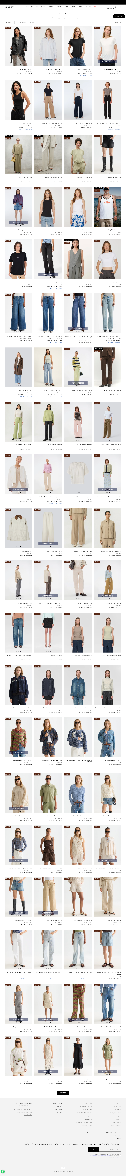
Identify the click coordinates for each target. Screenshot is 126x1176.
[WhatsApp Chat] (3, 1171)
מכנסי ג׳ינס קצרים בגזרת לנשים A (23, 920)
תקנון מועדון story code (114, 1116)
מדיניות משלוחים (87, 1109)
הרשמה (94, 1149)
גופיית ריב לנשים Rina (26, 123)
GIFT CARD (88, 1129)
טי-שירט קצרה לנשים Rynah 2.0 (112, 69)
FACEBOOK (58, 1109)
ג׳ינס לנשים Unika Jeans (84, 603)
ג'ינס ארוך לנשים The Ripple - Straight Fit (49, 972)
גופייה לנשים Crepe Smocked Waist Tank (50, 868)
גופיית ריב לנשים (87, 230)
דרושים (119, 1138)
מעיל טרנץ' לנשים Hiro (25, 390)
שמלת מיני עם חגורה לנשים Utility (111, 1079)
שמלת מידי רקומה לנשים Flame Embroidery (50, 1079)
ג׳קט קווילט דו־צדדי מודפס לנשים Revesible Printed (79, 761)
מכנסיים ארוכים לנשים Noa (114, 920)
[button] (95, 7)
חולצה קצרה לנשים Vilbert (84, 497)
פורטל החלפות (87, 1116)
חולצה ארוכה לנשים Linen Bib (23, 816)
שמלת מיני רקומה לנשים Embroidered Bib (20, 1079)
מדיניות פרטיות (116, 1129)
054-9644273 (28, 1114)
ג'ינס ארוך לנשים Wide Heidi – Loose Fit (50, 282)
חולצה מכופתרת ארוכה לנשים (54, 69)
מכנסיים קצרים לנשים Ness (84, 177)
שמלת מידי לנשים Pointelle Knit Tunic (50, 1026)
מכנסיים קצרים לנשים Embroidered (82, 920)
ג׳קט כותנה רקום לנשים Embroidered (52, 760)
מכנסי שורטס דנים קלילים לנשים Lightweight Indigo (108, 973)
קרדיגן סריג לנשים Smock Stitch (112, 816)
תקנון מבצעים (117, 1122)
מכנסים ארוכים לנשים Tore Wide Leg (111, 444)
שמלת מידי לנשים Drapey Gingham (22, 1026)
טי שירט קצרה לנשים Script (24, 282)
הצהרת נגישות (117, 1135)
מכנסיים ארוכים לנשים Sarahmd (83, 551)
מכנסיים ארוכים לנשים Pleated (112, 390)
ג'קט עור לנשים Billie (25, 69)
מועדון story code (115, 1112)
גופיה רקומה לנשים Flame (85, 868)
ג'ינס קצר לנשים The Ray (114, 177)
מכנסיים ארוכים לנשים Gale (54, 551)
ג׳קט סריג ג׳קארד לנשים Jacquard (22, 760)
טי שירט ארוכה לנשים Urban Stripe (82, 390)
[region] (63, 2)
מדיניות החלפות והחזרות (84, 1112)
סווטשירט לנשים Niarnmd (55, 444)
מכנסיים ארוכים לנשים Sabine (53, 177)
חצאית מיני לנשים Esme (55, 655)
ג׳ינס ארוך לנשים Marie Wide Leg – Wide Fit (19, 336)
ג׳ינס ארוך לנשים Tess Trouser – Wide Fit (109, 336)
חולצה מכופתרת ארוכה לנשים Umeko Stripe (109, 497)
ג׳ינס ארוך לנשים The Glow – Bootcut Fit (80, 972)
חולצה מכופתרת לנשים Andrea (83, 708)
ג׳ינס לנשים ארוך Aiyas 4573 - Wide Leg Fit (19, 655)
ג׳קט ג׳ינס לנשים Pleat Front (113, 760)
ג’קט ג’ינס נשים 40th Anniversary (22, 708)
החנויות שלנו (117, 1109)
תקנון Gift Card (116, 1125)
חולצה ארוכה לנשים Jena (25, 177)
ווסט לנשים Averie (86, 282)
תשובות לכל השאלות (86, 1106)
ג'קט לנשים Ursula (27, 551)
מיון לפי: (31, 22)
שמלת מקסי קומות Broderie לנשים (82, 1079)
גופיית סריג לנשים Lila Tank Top (112, 655)
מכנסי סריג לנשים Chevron (84, 1026)
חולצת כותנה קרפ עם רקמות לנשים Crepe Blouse (108, 868)
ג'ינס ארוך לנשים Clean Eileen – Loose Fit (108, 123)
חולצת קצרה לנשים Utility (54, 816)
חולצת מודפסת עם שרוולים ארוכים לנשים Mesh (19, 868)
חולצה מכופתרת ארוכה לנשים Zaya (52, 708)
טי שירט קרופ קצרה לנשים (114, 282)
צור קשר (89, 1132)
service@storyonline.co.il (23, 1109)
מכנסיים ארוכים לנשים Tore (84, 444)
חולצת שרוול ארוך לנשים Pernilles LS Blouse (108, 708)
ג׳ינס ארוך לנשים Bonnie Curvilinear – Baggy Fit (78, 337)
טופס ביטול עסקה (87, 1125)
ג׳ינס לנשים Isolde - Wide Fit (53, 390)
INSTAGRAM (58, 1106)
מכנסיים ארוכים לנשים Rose (84, 123)
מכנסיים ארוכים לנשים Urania (113, 603)
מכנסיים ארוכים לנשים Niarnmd (23, 444)
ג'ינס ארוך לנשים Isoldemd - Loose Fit (50, 497)
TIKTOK (59, 1112)
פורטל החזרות (88, 1119)
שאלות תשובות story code (84, 1122)
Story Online (55, 1171)
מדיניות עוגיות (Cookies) (113, 1132)
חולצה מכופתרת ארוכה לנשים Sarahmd (111, 551)
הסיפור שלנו (117, 1106)
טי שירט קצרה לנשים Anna (85, 69)
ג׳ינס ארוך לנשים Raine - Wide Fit (111, 1026)
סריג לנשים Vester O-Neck (24, 603)
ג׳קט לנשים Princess (26, 497)
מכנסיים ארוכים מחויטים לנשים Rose (52, 123)
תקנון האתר (118, 1119)
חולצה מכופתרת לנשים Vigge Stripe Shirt (50, 603)
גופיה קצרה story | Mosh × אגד (112, 230)
